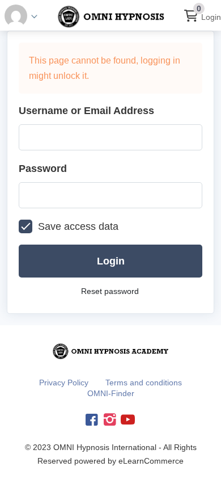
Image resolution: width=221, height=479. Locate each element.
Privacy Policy (63, 382)
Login (211, 17)
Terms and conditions (143, 382)
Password (43, 168)
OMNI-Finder (110, 393)
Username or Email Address (86, 110)
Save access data (78, 226)
